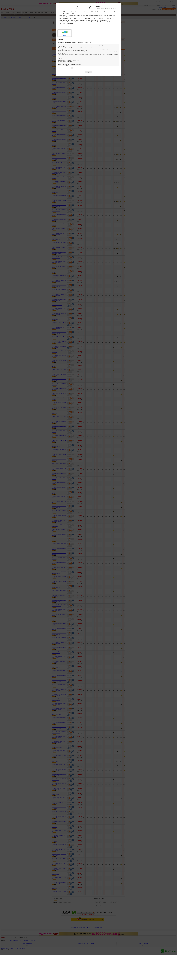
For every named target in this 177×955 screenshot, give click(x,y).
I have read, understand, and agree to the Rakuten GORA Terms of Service (89, 68)
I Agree (88, 72)
